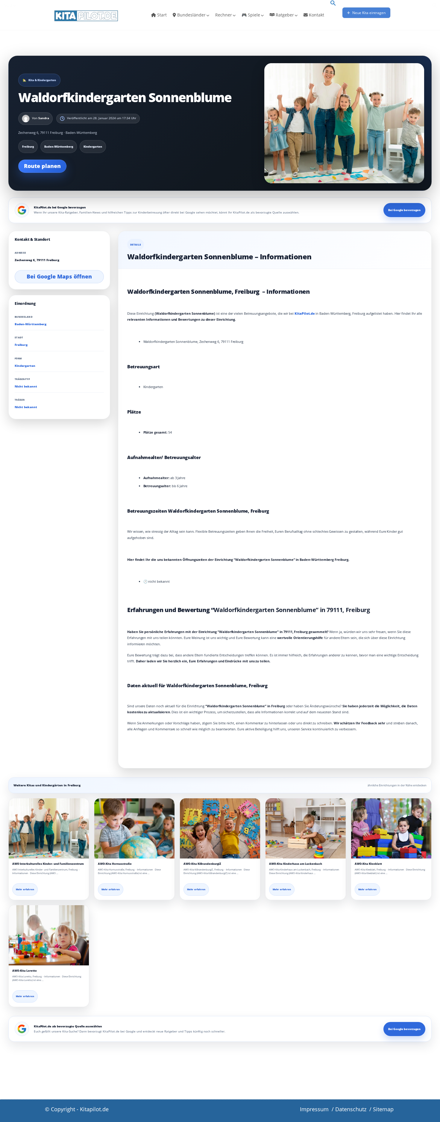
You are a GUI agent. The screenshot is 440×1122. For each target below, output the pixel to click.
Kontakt (316, 15)
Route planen (42, 165)
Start (161, 15)
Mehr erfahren (25, 889)
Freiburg (21, 345)
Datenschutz (350, 1109)
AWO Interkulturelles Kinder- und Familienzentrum (48, 864)
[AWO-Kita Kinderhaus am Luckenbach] (305, 828)
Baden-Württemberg (30, 324)
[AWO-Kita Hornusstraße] (134, 828)
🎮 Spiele (251, 15)
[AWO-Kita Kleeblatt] (391, 828)
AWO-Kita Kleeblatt (368, 864)
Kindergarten (25, 366)
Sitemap (383, 1109)
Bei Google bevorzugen (404, 210)
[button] (333, 3)
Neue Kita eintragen (368, 12)
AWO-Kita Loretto (24, 971)
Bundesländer (191, 15)
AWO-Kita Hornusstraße (115, 864)
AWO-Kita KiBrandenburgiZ (202, 864)
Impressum (314, 1109)
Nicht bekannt (26, 386)
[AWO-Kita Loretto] (49, 935)
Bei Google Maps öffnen (59, 276)
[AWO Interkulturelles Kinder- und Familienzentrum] (49, 828)
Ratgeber (284, 15)
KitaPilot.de (305, 313)
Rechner (223, 15)
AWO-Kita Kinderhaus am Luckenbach (295, 864)
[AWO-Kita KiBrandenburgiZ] (220, 828)
